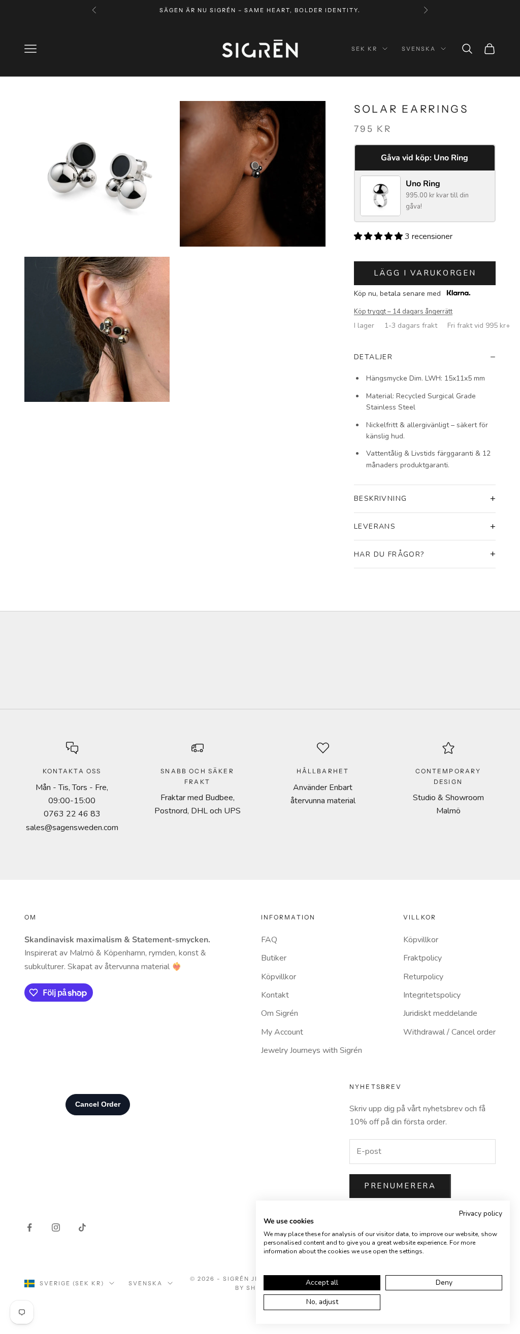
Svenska (419, 48)
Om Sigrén (279, 1013)
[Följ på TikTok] (82, 1227)
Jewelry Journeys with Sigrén (311, 1050)
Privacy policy (480, 1213)
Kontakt (275, 995)
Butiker (273, 958)
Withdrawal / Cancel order (449, 1032)
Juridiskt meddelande (440, 1013)
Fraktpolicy (422, 958)
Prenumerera (400, 1186)
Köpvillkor (278, 976)
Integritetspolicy (432, 995)
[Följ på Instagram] (56, 1227)
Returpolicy (423, 976)
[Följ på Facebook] (29, 1227)
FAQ (269, 939)
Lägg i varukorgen (425, 273)
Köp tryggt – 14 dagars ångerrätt (403, 311)
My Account (282, 1032)
